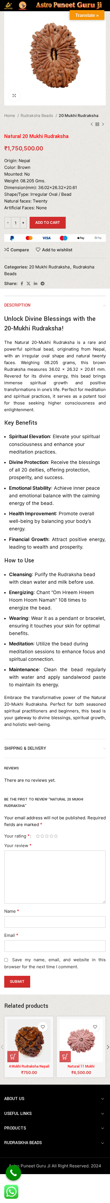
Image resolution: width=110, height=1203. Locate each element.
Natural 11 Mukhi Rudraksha (81, 1068)
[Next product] (103, 124)
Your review (18, 845)
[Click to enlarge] (14, 95)
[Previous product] (91, 124)
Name (11, 911)
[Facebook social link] (22, 283)
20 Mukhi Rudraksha (78, 115)
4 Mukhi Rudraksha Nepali (29, 1066)
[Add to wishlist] (43, 1027)
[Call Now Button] (13, 1173)
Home (10, 115)
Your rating (17, 836)
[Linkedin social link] (35, 283)
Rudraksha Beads (37, 115)
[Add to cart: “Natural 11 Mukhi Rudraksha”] (65, 1056)
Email (11, 935)
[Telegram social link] (42, 283)
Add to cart (47, 222)
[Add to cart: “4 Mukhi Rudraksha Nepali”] (13, 1056)
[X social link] (28, 283)
